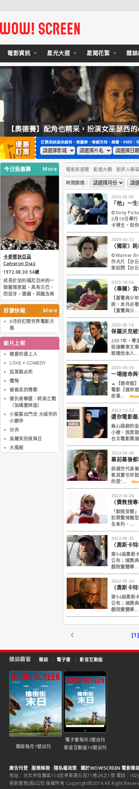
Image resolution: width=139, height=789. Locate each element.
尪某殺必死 (21, 372)
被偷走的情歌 (23, 390)
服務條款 (41, 768)
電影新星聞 (77, 169)
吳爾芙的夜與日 (26, 439)
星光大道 (58, 52)
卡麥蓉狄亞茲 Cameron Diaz (19, 260)
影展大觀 (102, 169)
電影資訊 (18, 52)
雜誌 (43, 659)
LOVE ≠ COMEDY (28, 363)
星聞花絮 (98, 52)
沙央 (14, 430)
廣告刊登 (18, 768)
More (50, 169)
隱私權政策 (65, 768)
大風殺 (17, 447)
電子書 (64, 659)
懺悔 (14, 381)
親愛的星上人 (23, 354)
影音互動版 (91, 659)
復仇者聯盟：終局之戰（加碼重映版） (33, 401)
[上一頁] (76, 635)
